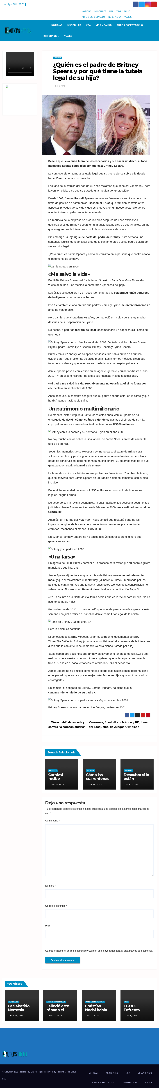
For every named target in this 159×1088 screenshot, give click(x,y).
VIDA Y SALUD (123, 11)
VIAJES (128, 17)
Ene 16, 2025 (57, 784)
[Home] (45, 25)
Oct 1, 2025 (93, 1016)
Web (47, 926)
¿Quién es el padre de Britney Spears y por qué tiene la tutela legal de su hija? (97, 71)
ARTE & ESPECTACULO (93, 17)
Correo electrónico (56, 906)
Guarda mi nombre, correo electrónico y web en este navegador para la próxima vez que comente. (99, 950)
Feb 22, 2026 (16, 1016)
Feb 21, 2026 (55, 1016)
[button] (156, 30)
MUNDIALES (100, 11)
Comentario (52, 820)
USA (111, 11)
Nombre (50, 885)
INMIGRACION (114, 17)
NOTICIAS (86, 11)
